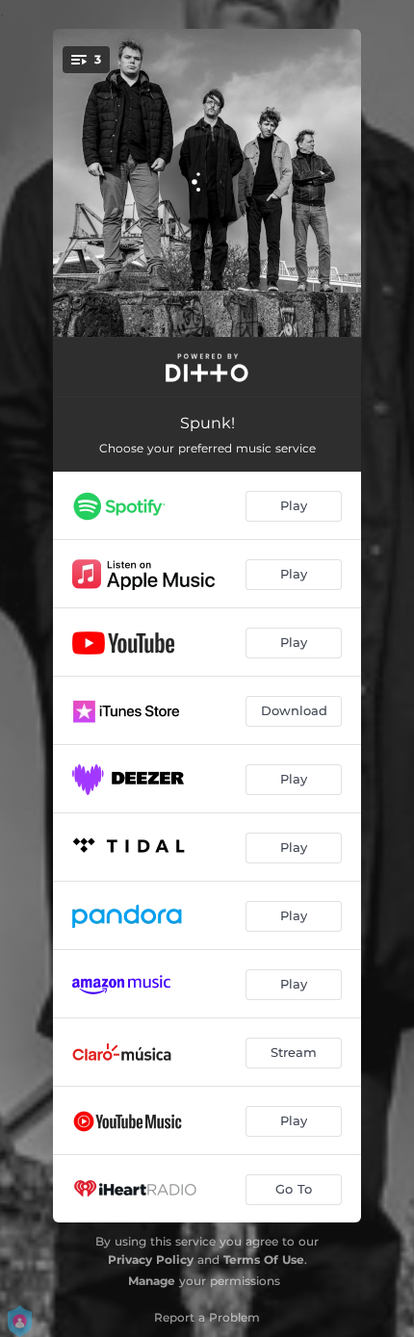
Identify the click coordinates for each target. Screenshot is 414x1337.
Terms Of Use (263, 1259)
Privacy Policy (151, 1259)
